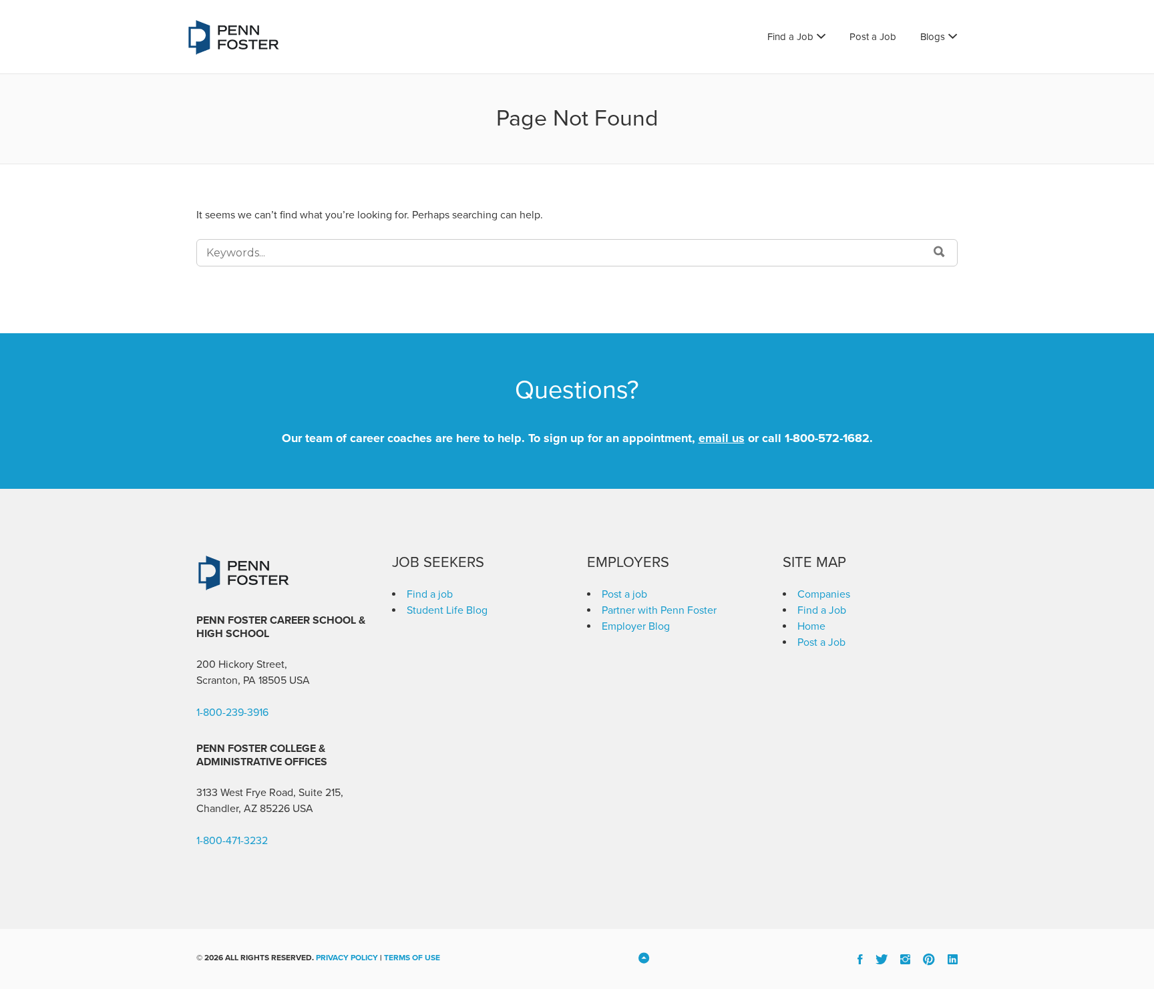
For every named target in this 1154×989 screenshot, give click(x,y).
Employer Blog (636, 626)
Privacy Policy (347, 957)
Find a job (430, 594)
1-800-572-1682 (827, 438)
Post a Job (872, 37)
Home (811, 626)
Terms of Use (412, 957)
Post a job (624, 594)
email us (722, 438)
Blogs (932, 37)
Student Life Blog (447, 610)
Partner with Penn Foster (659, 610)
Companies (823, 594)
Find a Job (790, 37)
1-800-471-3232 (232, 840)
